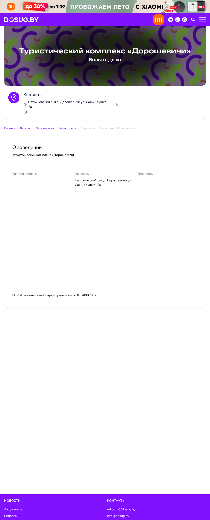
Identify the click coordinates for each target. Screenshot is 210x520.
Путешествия (45, 128)
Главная (9, 128)
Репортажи (12, 516)
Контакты (116, 500)
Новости (12, 500)
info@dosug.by (118, 516)
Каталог (25, 128)
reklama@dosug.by (121, 509)
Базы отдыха (67, 128)
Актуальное (13, 509)
